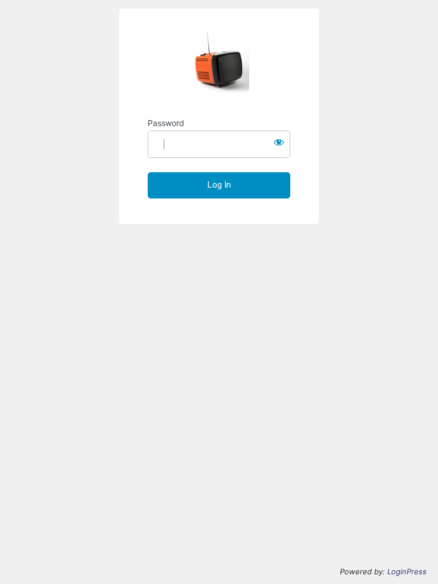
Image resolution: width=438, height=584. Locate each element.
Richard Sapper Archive (219, 63)
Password (166, 123)
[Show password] (278, 142)
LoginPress (407, 571)
